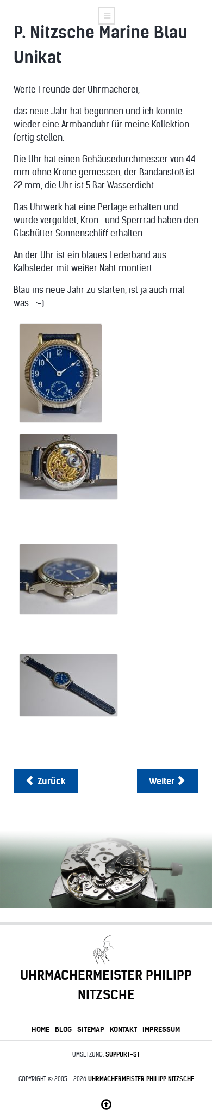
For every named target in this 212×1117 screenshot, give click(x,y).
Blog (63, 1029)
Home (40, 1029)
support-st (122, 1054)
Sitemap (90, 1029)
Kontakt (123, 1029)
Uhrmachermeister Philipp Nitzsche (141, 1079)
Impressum (161, 1029)
